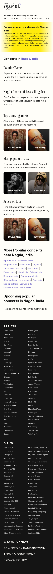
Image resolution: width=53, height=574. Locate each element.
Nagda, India (29, 59)
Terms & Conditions (19, 554)
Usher (6, 423)
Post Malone (33, 334)
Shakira (31, 398)
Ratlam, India (10, 272)
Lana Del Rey (33, 345)
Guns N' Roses (34, 384)
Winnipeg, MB (9, 469)
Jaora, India (9, 268)
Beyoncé (7, 380)
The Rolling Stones (35, 416)
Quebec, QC (8, 479)
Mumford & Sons (35, 380)
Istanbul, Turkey (34, 508)
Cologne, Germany (35, 465)
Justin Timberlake (35, 348)
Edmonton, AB (9, 508)
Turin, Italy (32, 487)
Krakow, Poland (34, 494)
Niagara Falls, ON (11, 501)
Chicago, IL (8, 455)
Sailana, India (36, 272)
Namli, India (33, 268)
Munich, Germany (35, 472)
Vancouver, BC (9, 497)
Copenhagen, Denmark (37, 462)
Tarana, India (25, 280)
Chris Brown (33, 341)
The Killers (32, 395)
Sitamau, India (10, 280)
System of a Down (35, 363)
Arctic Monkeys (34, 366)
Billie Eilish (8, 409)
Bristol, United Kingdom (13, 533)
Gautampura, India (29, 276)
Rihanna (7, 377)
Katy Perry (8, 345)
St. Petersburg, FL (11, 465)
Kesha (30, 405)
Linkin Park (8, 370)
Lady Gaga (8, 363)
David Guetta (33, 373)
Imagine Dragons (10, 402)
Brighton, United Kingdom (38, 455)
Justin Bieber (9, 366)
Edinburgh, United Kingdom (14, 529)
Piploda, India (10, 260)
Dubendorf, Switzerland (37, 504)
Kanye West (8, 430)
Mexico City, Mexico (11, 512)
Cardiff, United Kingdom (13, 522)
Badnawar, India (11, 276)
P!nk (5, 420)
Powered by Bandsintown (24, 548)
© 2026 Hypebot (16, 542)
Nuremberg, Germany (37, 469)
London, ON (8, 483)
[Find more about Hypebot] (26, 6)
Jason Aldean (33, 430)
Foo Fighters (33, 355)
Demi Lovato (33, 387)
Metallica (7, 395)
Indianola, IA (8, 451)
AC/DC (31, 359)
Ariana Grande (10, 405)
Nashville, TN (9, 462)
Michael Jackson (10, 412)
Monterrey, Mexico (11, 519)
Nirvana (31, 352)
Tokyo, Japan (33, 519)
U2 (5, 391)
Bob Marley (32, 427)
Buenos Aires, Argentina (37, 529)
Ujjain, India (23, 272)
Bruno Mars (8, 338)
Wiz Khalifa (33, 434)
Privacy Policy (15, 560)
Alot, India (21, 268)
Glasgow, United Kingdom (38, 451)
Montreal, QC (9, 504)
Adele (6, 359)
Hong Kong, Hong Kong (37, 512)
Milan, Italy (32, 483)
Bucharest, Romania (36, 497)
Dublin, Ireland (34, 479)
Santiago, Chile (34, 533)
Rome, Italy (32, 490)
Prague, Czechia (34, 458)
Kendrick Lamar (10, 416)
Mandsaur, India (11, 287)
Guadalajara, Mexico (12, 515)
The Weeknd (8, 387)
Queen (6, 434)
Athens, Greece (34, 476)
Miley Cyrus (33, 331)
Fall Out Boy (33, 377)
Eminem (7, 334)
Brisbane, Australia (35, 526)
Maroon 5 (7, 352)
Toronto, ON (8, 494)
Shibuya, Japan (34, 515)
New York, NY (9, 447)
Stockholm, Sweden (36, 501)
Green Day (8, 398)
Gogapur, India (11, 264)
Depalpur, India (11, 283)
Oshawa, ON (9, 487)
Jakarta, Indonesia (35, 522)
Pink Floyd (32, 370)
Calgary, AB (8, 476)
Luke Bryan (32, 412)
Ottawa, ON (8, 490)
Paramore (7, 427)
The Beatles (8, 384)
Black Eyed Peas (34, 409)
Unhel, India (24, 264)
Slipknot (31, 423)
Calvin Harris (33, 420)
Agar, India (38, 280)
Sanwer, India (26, 283)
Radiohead (32, 391)
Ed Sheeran (8, 355)
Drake (6, 341)
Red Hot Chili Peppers (12, 373)
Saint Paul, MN (9, 458)
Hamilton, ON (9, 472)
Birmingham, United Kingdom (38, 447)
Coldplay (7, 348)
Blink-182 (32, 402)
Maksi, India (25, 287)
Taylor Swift (8, 331)
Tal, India (36, 264)
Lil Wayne (32, 338)
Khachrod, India (25, 260)
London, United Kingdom (13, 526)
